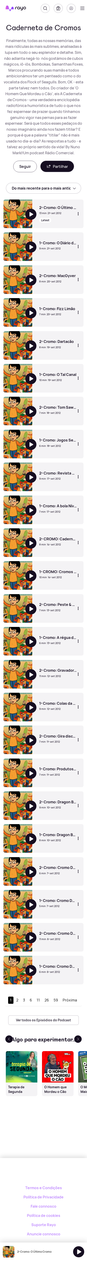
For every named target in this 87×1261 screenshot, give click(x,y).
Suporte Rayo (43, 1224)
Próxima (70, 1000)
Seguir (25, 166)
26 (47, 1000)
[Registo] (71, 8)
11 (38, 1000)
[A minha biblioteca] (58, 8)
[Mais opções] (78, 214)
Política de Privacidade (43, 1197)
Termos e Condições (43, 1187)
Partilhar (60, 166)
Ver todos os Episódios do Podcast (43, 1020)
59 (56, 1000)
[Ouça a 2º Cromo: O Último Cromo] (78, 1251)
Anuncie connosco (43, 1234)
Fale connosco (43, 1206)
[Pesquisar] (45, 8)
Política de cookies (43, 1215)
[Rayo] (43, 1174)
